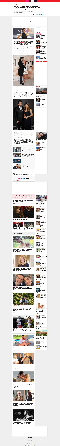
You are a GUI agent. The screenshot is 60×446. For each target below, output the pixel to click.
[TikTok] (42, 30)
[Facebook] (37, 30)
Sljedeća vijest (30, 171)
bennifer (27, 174)
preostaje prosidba (19, 137)
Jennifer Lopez (20, 174)
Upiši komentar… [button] (18, 203)
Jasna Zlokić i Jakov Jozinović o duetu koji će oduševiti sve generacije (29, 228)
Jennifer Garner (16, 174)
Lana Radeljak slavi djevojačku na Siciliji (20, 219)
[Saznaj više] (46, 86)
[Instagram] (40, 30)
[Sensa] (29, 440)
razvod (30, 174)
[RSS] (45, 30)
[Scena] (31, 440)
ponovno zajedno (23, 42)
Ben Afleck (24, 174)
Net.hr (14, 218)
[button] (33, 14)
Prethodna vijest (18, 171)
